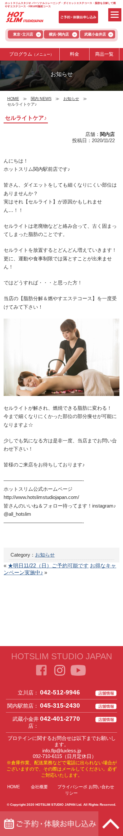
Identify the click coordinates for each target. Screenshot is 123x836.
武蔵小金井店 (95, 34)
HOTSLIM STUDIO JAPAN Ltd (58, 804)
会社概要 (39, 786)
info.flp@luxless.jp (61, 750)
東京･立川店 (23, 34)
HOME (13, 786)
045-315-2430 (60, 705)
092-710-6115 (47, 756)
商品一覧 (104, 54)
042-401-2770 (60, 718)
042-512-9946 (60, 692)
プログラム (31, 54)
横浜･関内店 (59, 34)
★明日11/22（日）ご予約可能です (48, 565)
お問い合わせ (101, 786)
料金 (74, 54)
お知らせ (45, 555)
